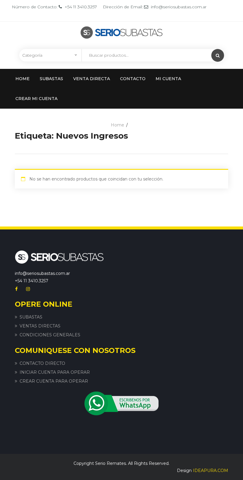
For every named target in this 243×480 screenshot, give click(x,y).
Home (117, 125)
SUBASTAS (51, 78)
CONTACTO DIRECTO (42, 363)
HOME (22, 78)
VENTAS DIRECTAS (40, 326)
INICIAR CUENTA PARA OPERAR (55, 372)
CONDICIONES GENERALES (50, 335)
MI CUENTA (168, 78)
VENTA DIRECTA (91, 78)
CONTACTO (133, 78)
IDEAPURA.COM (210, 470)
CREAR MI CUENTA (36, 98)
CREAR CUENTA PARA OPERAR (54, 381)
